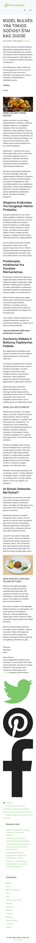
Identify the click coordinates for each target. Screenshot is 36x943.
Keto (8, 893)
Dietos (8, 886)
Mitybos (9, 803)
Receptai (9, 917)
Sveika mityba (11, 920)
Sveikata (9, 924)
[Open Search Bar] (25, 10)
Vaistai (9, 927)
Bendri (8, 883)
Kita (7, 897)
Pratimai (9, 914)
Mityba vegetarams (14, 900)
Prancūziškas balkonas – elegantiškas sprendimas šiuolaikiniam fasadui (16, 855)
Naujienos (10, 907)
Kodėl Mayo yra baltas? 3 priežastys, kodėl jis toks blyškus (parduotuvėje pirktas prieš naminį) (17, 809)
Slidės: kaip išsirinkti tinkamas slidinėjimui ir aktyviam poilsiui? (18, 832)
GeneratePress (18, 940)
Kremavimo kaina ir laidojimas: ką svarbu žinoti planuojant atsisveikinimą (18, 846)
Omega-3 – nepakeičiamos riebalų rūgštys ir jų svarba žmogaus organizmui (16, 863)
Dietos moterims (12, 890)
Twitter (6, 673)
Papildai (9, 910)
